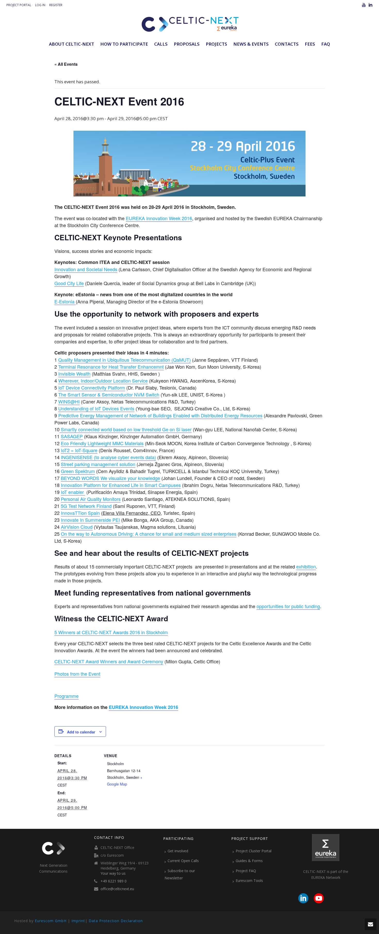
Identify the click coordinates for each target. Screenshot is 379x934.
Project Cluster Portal (253, 850)
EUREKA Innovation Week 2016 (159, 218)
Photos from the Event (77, 673)
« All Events (66, 64)
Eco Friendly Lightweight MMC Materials (102, 443)
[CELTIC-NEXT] (189, 23)
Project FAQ (246, 870)
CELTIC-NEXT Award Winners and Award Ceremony (108, 661)
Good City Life (69, 283)
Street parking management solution (98, 464)
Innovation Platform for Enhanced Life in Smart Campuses (121, 485)
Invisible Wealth (74, 373)
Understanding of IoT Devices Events (96, 408)
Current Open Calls (183, 860)
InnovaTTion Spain (80, 512)
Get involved (178, 850)
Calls (161, 44)
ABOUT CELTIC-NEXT (71, 44)
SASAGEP (72, 436)
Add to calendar (81, 731)
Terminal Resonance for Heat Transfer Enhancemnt (111, 366)
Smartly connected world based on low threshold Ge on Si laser (126, 429)
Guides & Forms (249, 860)
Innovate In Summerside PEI (90, 519)
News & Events (251, 44)
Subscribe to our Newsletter (179, 874)
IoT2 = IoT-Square (79, 450)
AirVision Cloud (77, 526)
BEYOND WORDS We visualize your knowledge (110, 478)
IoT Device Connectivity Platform (91, 387)
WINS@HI (69, 401)
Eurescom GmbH (51, 920)
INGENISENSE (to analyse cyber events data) (108, 457)
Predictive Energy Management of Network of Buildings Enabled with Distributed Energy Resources (160, 415)
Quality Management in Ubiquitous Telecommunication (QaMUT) (124, 359)
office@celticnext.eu (117, 889)
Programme (66, 695)
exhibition (306, 566)
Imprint (78, 920)
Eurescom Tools (249, 880)
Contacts (287, 44)
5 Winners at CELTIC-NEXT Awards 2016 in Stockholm (111, 632)
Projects (216, 44)
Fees (310, 44)
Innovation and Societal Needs (85, 269)
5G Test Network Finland (86, 505)
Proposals (187, 44)
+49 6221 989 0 (114, 881)
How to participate (124, 44)
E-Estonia (65, 301)
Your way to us (113, 873)
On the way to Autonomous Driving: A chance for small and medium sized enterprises (148, 533)
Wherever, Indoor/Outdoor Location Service (103, 380)
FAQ (325, 44)
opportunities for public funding (288, 606)
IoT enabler (73, 492)
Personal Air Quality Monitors (91, 498)
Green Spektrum (78, 471)
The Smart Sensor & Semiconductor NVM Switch (108, 394)
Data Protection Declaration (116, 920)
